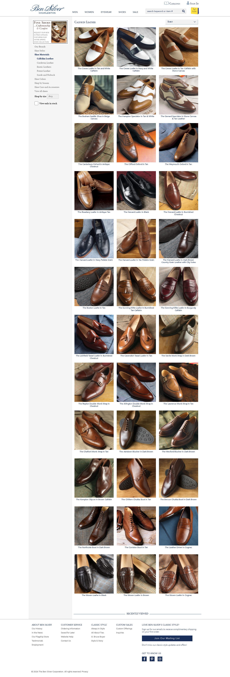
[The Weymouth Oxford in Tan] (178, 142)
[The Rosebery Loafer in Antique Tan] (94, 190)
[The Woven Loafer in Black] (94, 573)
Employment (37, 644)
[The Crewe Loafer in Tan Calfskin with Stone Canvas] (178, 46)
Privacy (85, 671)
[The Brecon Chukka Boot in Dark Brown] (178, 477)
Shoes (122, 12)
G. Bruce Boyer (98, 636)
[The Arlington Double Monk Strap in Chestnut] (136, 381)
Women (89, 12)
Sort (170, 22)
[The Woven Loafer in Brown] (136, 573)
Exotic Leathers (44, 67)
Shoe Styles (40, 51)
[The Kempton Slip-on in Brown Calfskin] (94, 477)
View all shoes (41, 91)
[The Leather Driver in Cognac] (178, 525)
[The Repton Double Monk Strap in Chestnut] (94, 381)
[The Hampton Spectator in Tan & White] (136, 94)
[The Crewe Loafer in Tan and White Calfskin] (94, 46)
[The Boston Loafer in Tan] (94, 286)
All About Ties (97, 632)
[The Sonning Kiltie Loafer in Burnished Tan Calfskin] (136, 286)
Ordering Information (70, 628)
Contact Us (66, 640)
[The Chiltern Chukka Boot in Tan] (136, 477)
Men (75, 12)
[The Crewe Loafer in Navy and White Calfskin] (136, 46)
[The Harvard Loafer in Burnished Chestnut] (178, 190)
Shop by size (40, 96)
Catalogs (174, 3)
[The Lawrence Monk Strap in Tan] (178, 381)
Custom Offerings (124, 628)
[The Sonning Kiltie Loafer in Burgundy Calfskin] (178, 286)
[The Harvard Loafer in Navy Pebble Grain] (94, 238)
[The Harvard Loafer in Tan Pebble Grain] (136, 238)
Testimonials (37, 640)
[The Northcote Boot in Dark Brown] (94, 525)
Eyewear (106, 12)
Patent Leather (43, 71)
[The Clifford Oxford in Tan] (136, 142)
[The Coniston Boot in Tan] (136, 525)
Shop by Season (42, 83)
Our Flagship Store (40, 636)
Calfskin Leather (45, 59)
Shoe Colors (40, 79)
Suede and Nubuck (46, 75)
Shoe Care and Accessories (47, 87)
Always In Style (98, 628)
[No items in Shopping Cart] (195, 10)
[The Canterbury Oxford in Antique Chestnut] (94, 142)
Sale (135, 12)
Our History (37, 628)
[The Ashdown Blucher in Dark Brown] (136, 429)
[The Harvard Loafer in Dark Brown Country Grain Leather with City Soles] (178, 238)
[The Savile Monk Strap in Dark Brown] (178, 333)
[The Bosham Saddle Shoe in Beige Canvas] (94, 94)
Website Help (67, 636)
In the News (37, 632)
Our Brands (40, 47)
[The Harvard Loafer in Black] (136, 190)
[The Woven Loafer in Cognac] (178, 573)
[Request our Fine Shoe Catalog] (50, 31)
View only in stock (48, 103)
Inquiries (120, 632)
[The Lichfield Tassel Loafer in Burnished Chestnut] (94, 333)
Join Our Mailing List (167, 638)
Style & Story (97, 640)
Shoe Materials (42, 55)
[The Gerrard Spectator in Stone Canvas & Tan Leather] (178, 94)
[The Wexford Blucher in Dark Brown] (178, 429)
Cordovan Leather (45, 63)
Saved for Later (68, 632)
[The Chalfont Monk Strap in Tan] (94, 429)
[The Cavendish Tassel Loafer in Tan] (136, 333)
